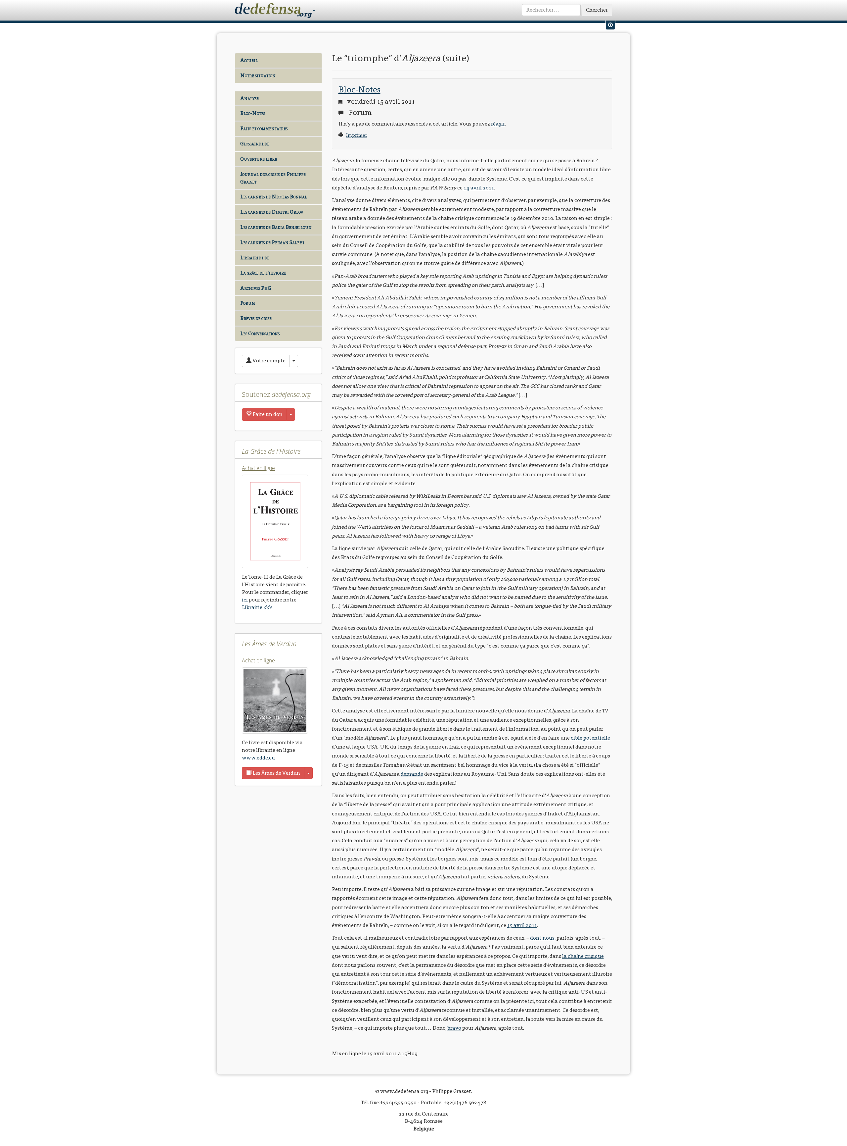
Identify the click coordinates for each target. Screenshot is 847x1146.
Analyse (249, 98)
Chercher (597, 10)
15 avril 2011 (522, 925)
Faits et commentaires (264, 128)
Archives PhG (255, 288)
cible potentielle (590, 738)
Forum (247, 303)
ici (245, 599)
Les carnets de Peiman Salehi (272, 242)
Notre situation (258, 75)
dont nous (542, 938)
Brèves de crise (256, 318)
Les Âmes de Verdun (275, 773)
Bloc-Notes (252, 113)
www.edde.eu (258, 757)
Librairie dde (254, 257)
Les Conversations (260, 333)
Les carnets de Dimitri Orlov (271, 212)
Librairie (257, 607)
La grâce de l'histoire (263, 273)
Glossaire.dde (254, 143)
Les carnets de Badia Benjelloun (276, 227)
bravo (454, 1028)
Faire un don (267, 414)
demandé (412, 774)
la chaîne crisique (583, 956)
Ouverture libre (258, 159)
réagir (498, 124)
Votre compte (268, 360)
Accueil (249, 60)
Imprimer (356, 135)
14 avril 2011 (479, 187)
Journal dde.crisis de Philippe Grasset (273, 177)
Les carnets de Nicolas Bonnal (273, 196)
